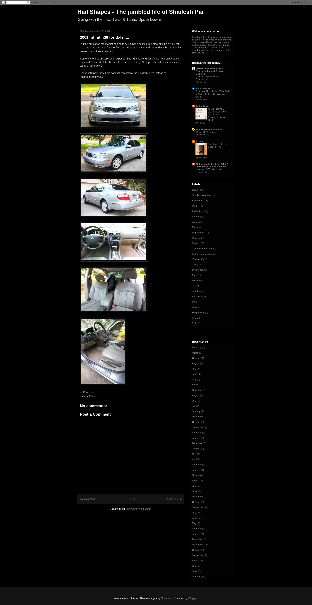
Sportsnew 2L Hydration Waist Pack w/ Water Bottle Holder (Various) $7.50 (212, 94)
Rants (195, 206)
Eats (194, 227)
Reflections (197, 211)
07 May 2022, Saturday (206, 132)
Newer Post (88, 499)
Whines (196, 280)
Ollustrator (167, 598)
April (194, 384)
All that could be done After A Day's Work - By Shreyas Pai (211, 165)
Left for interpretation (203, 254)
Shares (195, 216)
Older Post (174, 499)
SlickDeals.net (203, 88)
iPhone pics (198, 259)
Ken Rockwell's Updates (208, 129)
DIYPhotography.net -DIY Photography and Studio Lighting (209, 71)
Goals (195, 264)
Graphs (196, 291)
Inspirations (198, 232)
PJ (193, 302)
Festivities (197, 296)
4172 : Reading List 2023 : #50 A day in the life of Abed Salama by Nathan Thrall (217, 114)
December (197, 443)
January (196, 411)
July (194, 368)
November (197, 390)
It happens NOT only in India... (209, 169)
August (195, 363)
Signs (195, 318)
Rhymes (196, 238)
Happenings (198, 312)
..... (193, 286)
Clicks (92, 396)
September (197, 427)
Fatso (195, 275)
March (195, 352)
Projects (196, 243)
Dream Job (197, 270)
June (194, 374)
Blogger (192, 598)
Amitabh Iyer (202, 106)
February (197, 347)
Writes (195, 222)
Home (131, 499)
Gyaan (195, 307)
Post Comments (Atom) (138, 508)
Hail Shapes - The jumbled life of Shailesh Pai (140, 11)
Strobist (199, 141)
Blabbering (197, 200)
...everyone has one (202, 248)
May (194, 379)
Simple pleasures (201, 195)
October (196, 358)
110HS (195, 323)
